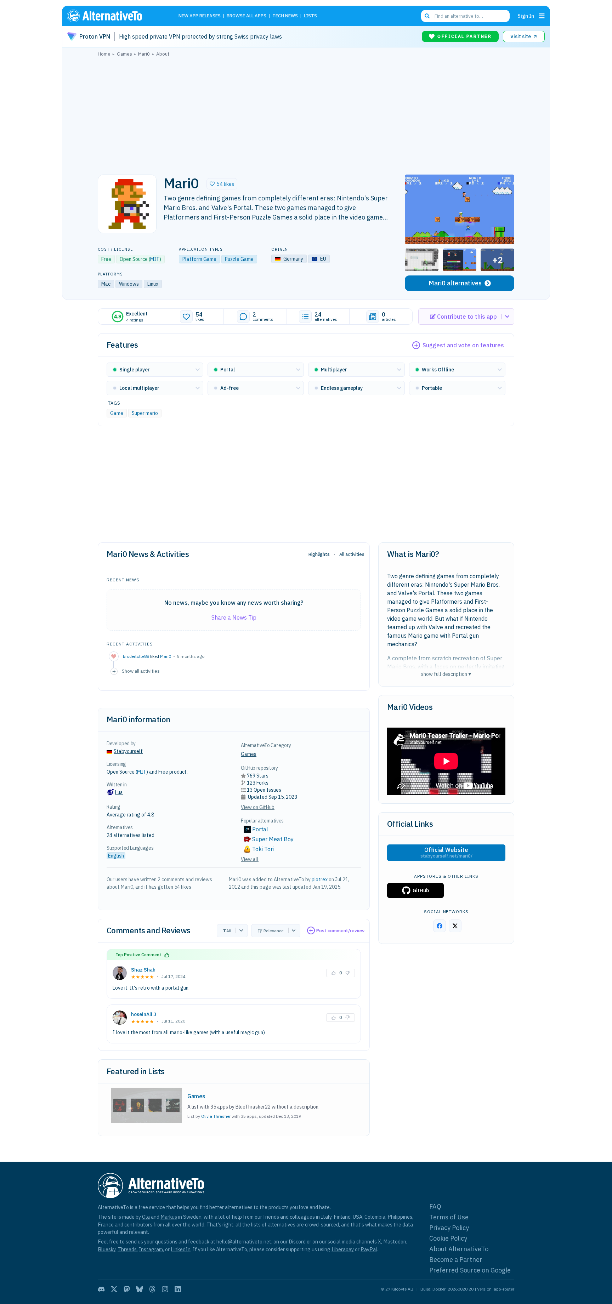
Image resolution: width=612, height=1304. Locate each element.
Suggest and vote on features (463, 345)
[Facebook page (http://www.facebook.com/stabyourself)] (439, 925)
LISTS (310, 16)
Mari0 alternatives (455, 283)
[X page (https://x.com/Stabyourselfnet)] (455, 925)
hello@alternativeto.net (243, 1241)
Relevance (274, 930)
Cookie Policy (448, 1238)
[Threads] (152, 1289)
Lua (119, 792)
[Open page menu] (542, 16)
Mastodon (394, 1241)
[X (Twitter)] (114, 1289)
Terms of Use (449, 1217)
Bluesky (106, 1249)
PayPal (369, 1249)
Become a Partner (455, 1259)
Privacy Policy (449, 1228)
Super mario (145, 413)
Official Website (446, 852)
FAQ (435, 1206)
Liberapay (343, 1249)
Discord (297, 1241)
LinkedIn (181, 1249)
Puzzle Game (239, 259)
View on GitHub (257, 807)
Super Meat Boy (273, 839)
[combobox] (465, 16)
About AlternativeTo (458, 1249)
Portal (260, 829)
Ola (146, 1216)
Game (116, 413)
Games (248, 754)
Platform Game (199, 259)
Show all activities (141, 671)
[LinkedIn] (177, 1289)
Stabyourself (128, 751)
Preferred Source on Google (470, 1270)
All (228, 930)
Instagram (151, 1249)
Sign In (525, 15)
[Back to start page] (115, 16)
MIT (154, 259)
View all (250, 859)
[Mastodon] (126, 1289)
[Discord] (101, 1289)
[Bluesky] (139, 1289)
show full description (446, 674)
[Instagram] (165, 1289)
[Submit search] (427, 15)
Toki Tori (263, 849)
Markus (168, 1216)
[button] (221, 183)
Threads (127, 1249)
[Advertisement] (306, 113)
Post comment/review (340, 931)
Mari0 (165, 656)
